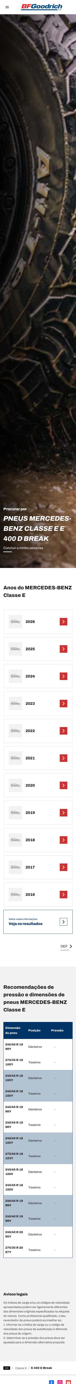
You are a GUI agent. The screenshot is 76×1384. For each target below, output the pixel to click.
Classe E (21, 1368)
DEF (64, 946)
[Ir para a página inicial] (42, 7)
